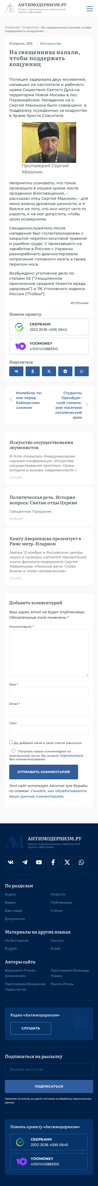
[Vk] (10, 862)
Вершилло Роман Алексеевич (20, 973)
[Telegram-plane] (24, 862)
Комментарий (21, 626)
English (11, 949)
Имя (13, 684)
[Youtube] (39, 862)
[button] (16, 371)
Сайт (13, 723)
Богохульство (50, 43)
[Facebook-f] (53, 862)
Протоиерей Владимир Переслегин (25, 986)
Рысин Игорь (62, 984)
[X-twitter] (67, 862)
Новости (30, 27)
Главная (12, 27)
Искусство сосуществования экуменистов (41, 444)
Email (14, 703)
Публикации (61, 902)
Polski (55, 949)
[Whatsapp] (81, 862)
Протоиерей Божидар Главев (70, 973)
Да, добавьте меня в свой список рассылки (47, 743)
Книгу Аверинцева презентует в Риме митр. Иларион (45, 541)
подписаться (71, 755)
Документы (15, 919)
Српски (57, 940)
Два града (13, 910)
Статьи (56, 910)
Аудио (10, 894)
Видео (10, 902)
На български (17, 940)
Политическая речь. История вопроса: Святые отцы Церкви (43, 499)
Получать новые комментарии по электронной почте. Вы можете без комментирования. (46, 755)
